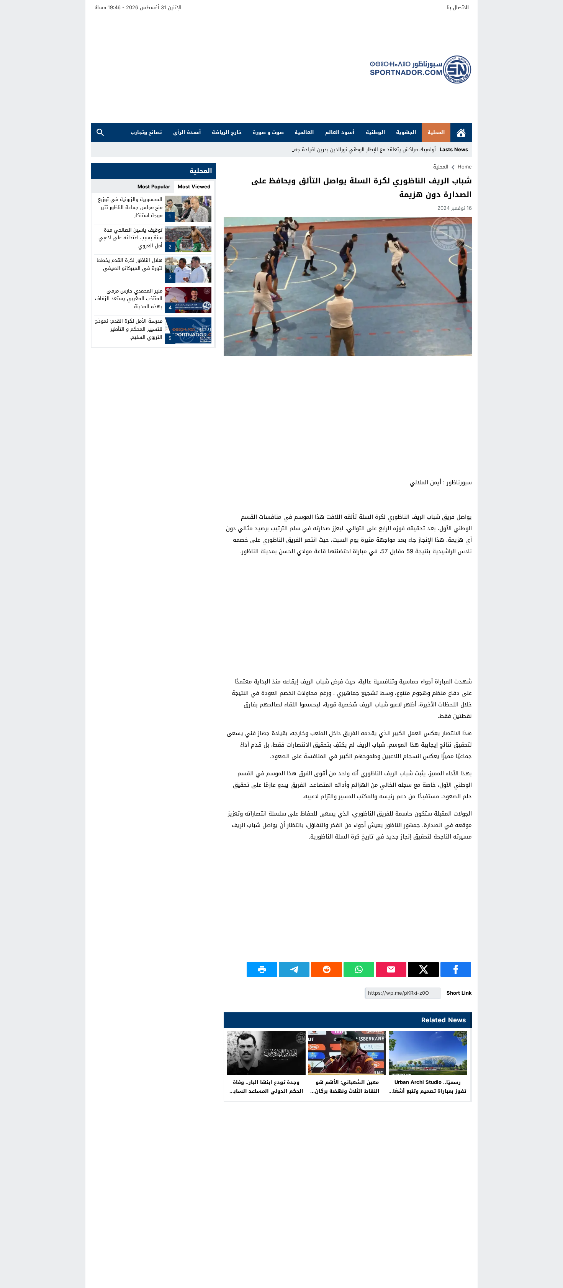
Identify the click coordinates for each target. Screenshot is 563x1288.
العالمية (304, 132)
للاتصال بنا (458, 7)
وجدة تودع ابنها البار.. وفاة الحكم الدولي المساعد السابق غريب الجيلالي (266, 1091)
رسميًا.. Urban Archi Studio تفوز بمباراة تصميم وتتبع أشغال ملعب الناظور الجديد (427, 1091)
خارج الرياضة (227, 132)
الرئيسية (461, 132)
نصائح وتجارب (146, 132)
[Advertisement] (230, 69)
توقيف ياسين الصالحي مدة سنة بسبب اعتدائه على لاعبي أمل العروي (130, 237)
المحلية (436, 132)
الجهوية (406, 132)
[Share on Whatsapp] (358, 969)
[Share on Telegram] (294, 969)
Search (100, 132)
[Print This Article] (262, 969)
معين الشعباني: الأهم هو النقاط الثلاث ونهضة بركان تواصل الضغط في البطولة (347, 1091)
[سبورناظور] (421, 69)
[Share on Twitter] (423, 969)
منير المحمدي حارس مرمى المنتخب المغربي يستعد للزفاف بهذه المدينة (128, 298)
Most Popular (153, 186)
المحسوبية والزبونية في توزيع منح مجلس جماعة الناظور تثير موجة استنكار (130, 207)
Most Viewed (194, 186)
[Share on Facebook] (455, 969)
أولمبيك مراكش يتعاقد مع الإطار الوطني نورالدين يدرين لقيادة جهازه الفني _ (352, 149)
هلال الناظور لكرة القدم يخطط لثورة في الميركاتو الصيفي (129, 264)
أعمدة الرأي (187, 132)
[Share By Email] (391, 969)
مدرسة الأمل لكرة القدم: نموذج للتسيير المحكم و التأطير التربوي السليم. (128, 329)
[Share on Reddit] (326, 969)
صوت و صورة (268, 132)
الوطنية (375, 132)
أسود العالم (340, 132)
